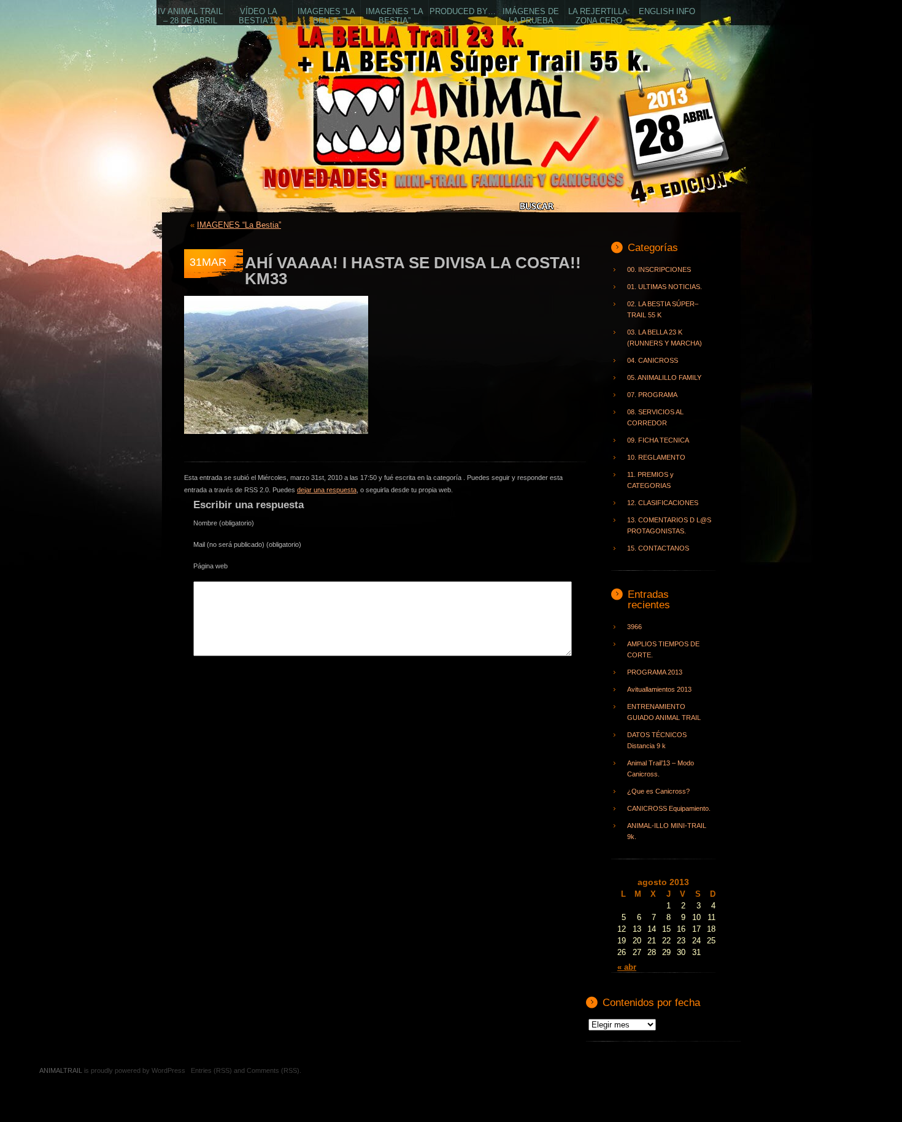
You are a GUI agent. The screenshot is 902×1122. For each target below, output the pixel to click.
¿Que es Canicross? (658, 791)
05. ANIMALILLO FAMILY (664, 377)
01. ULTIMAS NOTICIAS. (664, 286)
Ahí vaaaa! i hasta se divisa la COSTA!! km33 (413, 270)
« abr (626, 967)
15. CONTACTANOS (658, 548)
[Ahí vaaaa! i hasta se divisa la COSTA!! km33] (276, 441)
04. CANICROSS (652, 360)
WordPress (168, 1070)
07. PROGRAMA (652, 394)
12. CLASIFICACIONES (662, 502)
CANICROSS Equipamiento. (669, 808)
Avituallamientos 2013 (659, 689)
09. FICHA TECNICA (658, 440)
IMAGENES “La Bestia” (239, 225)
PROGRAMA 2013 (654, 672)
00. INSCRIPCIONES (659, 269)
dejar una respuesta (327, 489)
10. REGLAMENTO (656, 457)
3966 (634, 626)
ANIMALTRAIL (342, 138)
